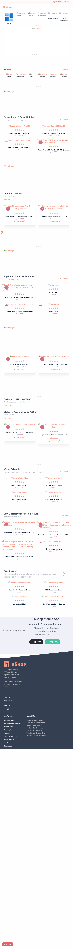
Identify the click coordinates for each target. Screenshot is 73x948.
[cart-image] (65, 7)
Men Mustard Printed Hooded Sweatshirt (21, 432)
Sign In (55, 2)
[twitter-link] (4, 691)
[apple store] (5, 2)
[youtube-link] (13, 691)
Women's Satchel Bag (19, 485)
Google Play (53, 642)
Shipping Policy (9, 730)
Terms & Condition (10, 736)
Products (7, 733)
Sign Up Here (64, 2)
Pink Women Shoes (19, 499)
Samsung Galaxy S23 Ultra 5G (53, 133)
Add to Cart (20, 221)
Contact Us (8, 746)
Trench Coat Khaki (19, 604)
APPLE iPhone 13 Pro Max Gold (19, 147)
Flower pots (53, 311)
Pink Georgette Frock (53, 499)
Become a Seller (9, 720)
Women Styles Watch (54, 485)
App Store (37, 642)
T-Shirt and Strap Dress (53, 590)
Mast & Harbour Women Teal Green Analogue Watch (25, 216)
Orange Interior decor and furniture (19, 311)
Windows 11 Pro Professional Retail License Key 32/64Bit (25, 532)
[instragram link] (10, 691)
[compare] (62, 7)
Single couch (54, 292)
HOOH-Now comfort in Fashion (53, 604)
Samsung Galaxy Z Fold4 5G (19, 133)
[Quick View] (33, 214)
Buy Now (8, 944)
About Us (7, 743)
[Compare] (33, 219)
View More (64, 119)
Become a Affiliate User (12, 723)
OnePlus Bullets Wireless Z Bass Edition (55, 364)
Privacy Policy (9, 739)
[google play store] (8, 2)
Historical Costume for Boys (19, 590)
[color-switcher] (2, 232)
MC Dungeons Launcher (54, 549)
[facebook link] (7, 691)
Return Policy (8, 727)
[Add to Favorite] (68, 143)
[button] (48, 2)
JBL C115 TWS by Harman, (19, 364)
